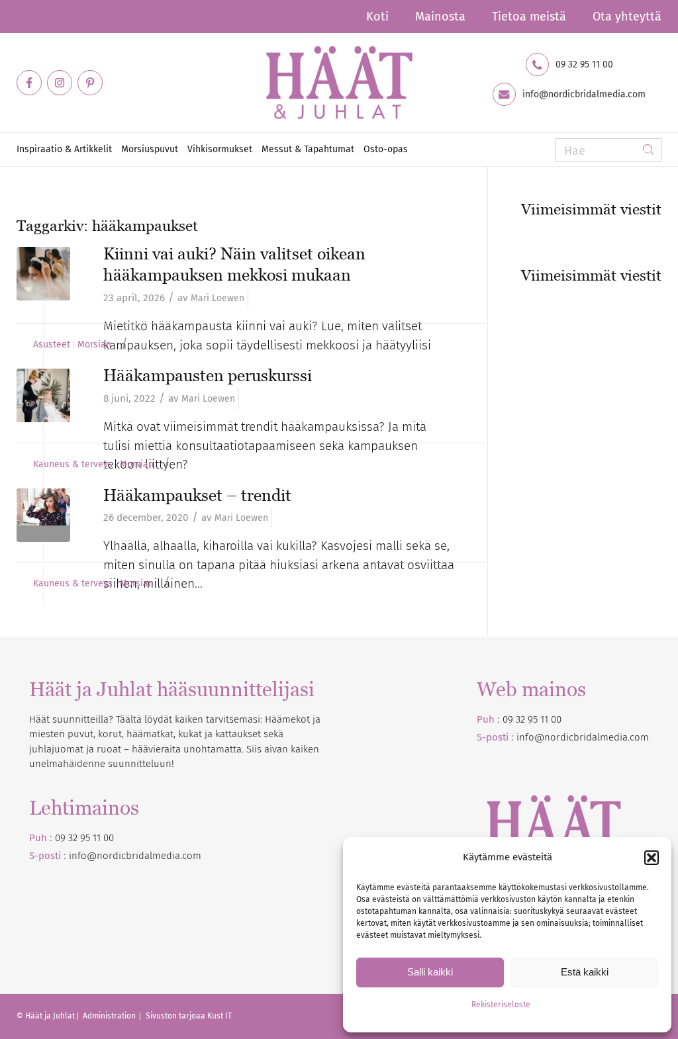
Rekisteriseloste (500, 1004)
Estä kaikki (584, 971)
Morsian (94, 344)
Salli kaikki (430, 971)
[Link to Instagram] (59, 82)
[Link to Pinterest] (90, 82)
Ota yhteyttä (627, 16)
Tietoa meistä (529, 16)
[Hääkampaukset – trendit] (43, 515)
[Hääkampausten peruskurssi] (43, 395)
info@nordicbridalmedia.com (584, 94)
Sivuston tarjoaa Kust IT (189, 1015)
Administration (110, 1015)
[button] (651, 857)
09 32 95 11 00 (584, 64)
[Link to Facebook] (29, 82)
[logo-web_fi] (339, 82)
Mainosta (440, 16)
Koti (377, 16)
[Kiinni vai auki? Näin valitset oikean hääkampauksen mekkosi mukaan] (43, 273)
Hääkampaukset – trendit (197, 495)
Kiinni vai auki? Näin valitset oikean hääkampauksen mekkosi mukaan (234, 264)
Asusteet (51, 344)
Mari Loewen (217, 298)
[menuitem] (377, 16)
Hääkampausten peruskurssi (207, 375)
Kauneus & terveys (73, 464)
